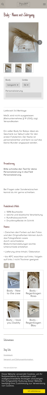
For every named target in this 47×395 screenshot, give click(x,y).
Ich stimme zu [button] (34, 391)
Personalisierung (14, 91)
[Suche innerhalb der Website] (2, 4)
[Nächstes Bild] (39, 42)
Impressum (8, 355)
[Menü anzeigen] (44, 4)
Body (8, 80)
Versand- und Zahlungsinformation (19, 359)
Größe (25, 80)
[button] (8, 68)
